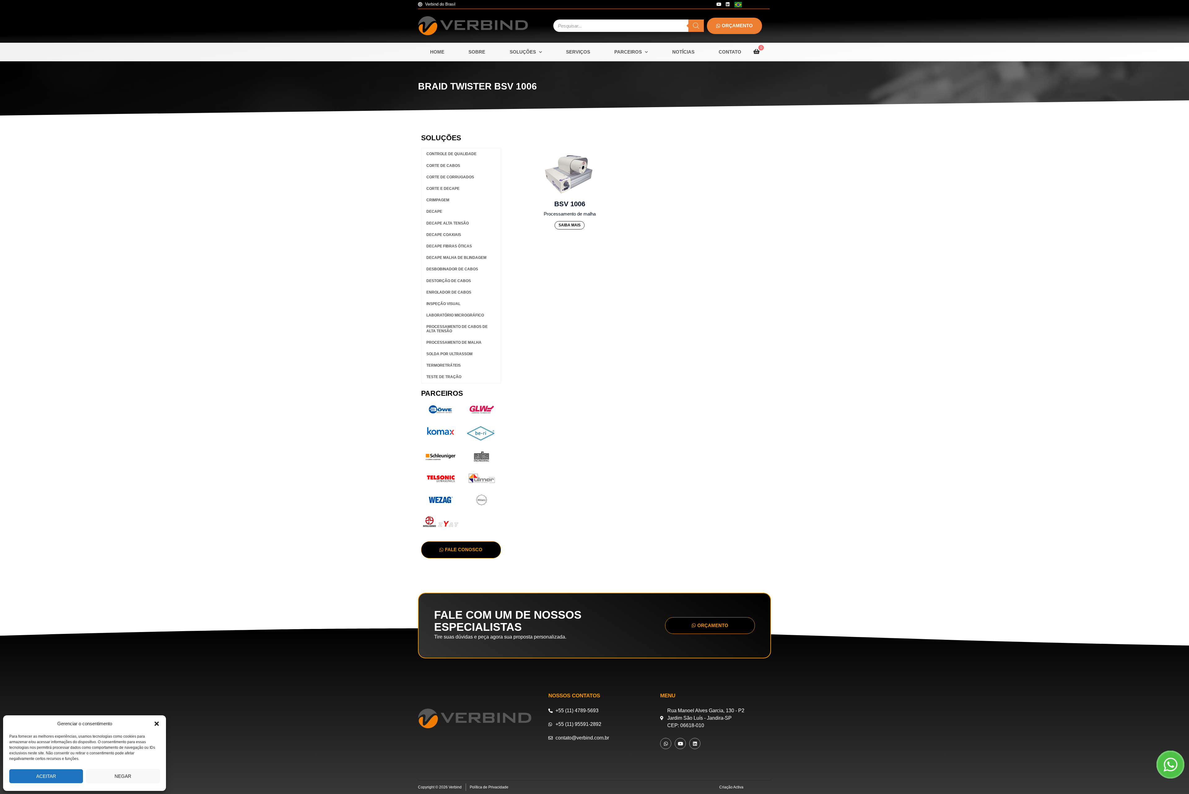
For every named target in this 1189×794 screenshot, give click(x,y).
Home (437, 52)
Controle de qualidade (451, 154)
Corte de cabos (443, 166)
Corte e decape (442, 188)
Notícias (683, 52)
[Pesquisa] (696, 26)
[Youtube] (719, 4)
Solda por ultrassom (449, 354)
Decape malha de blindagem (456, 257)
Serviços (578, 52)
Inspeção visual (443, 304)
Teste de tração (443, 377)
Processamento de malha (453, 342)
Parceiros (628, 52)
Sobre (476, 52)
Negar (123, 776)
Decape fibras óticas (449, 246)
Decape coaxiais (443, 235)
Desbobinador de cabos (452, 269)
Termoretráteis (443, 365)
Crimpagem (437, 200)
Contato (730, 52)
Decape (434, 211)
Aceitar (46, 776)
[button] (157, 724)
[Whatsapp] (665, 743)
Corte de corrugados (450, 177)
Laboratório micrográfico (455, 315)
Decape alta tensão (447, 223)
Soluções (523, 52)
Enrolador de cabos (448, 292)
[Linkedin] (727, 4)
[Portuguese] (738, 4)
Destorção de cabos (448, 281)
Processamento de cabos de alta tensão (457, 329)
